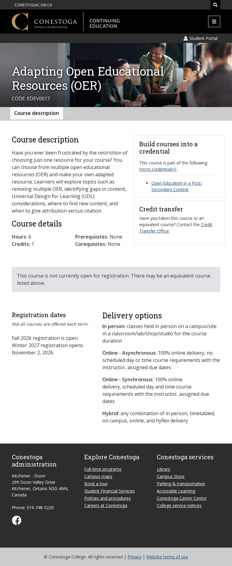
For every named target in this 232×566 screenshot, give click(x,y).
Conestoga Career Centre (182, 498)
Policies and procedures (107, 498)
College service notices (179, 505)
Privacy (134, 557)
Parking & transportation (181, 483)
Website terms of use (167, 557)
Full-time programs (102, 469)
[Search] (215, 4)
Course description (36, 113)
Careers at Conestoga (105, 505)
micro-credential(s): (158, 169)
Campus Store (171, 476)
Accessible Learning (176, 491)
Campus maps (98, 476)
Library (163, 469)
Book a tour (96, 483)
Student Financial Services (109, 491)
